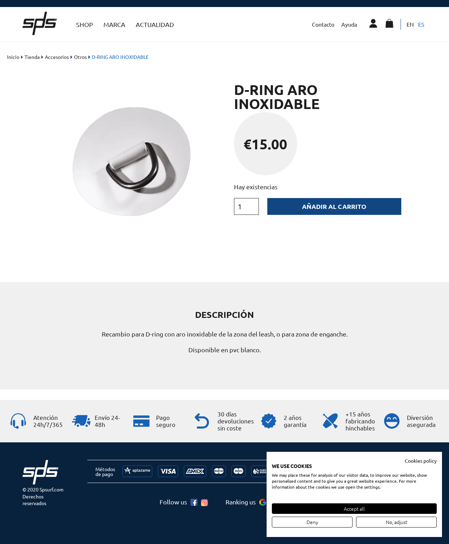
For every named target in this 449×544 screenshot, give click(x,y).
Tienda (32, 57)
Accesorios (57, 57)
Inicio (13, 57)
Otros (80, 57)
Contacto (323, 24)
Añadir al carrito (334, 206)
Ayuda (349, 24)
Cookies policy (421, 460)
